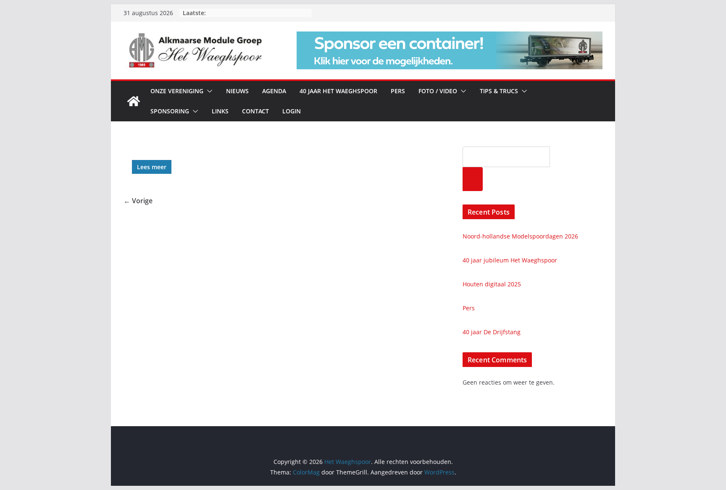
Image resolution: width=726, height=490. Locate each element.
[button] (208, 91)
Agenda (274, 91)
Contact (255, 111)
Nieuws (237, 91)
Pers (398, 91)
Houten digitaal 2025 (492, 284)
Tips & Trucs (499, 91)
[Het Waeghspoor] (134, 101)
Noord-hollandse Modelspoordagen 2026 (520, 236)
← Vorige (138, 200)
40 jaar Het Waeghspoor (338, 91)
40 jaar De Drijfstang (492, 332)
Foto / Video (437, 91)
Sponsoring (169, 111)
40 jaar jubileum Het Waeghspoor (510, 260)
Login (291, 111)
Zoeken (472, 179)
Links (220, 111)
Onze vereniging (176, 91)
